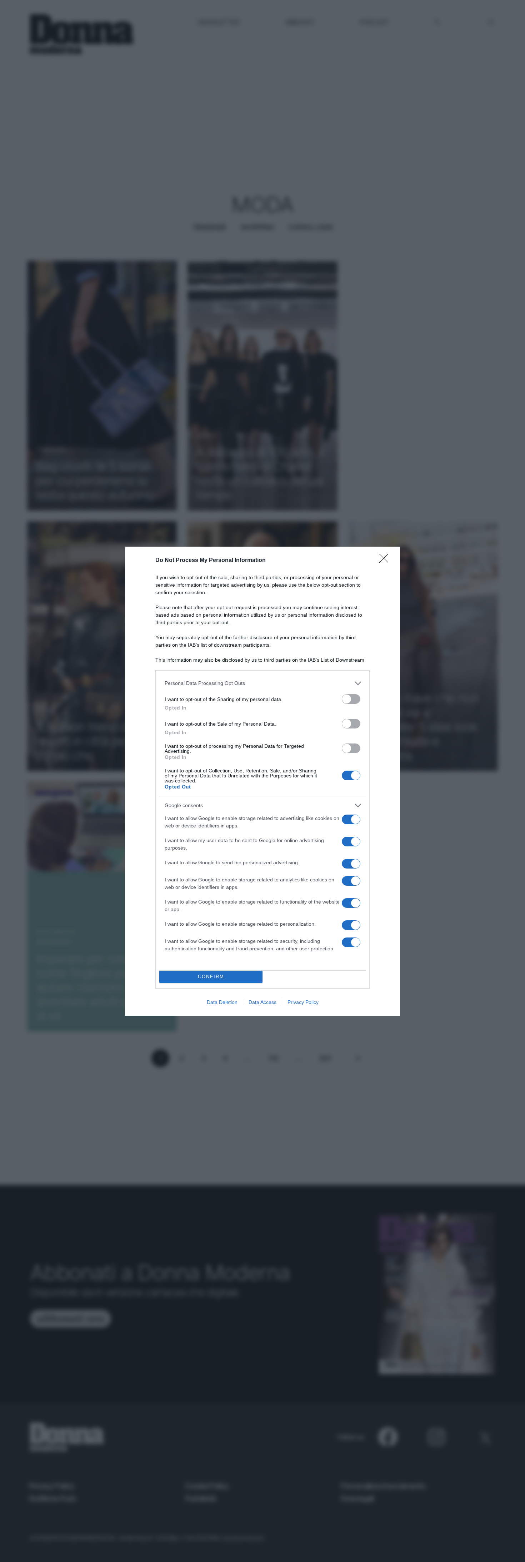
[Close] (386, 560)
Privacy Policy (303, 1002)
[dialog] (262, 781)
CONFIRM (211, 976)
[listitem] (262, 683)
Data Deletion (222, 1002)
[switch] (351, 699)
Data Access (262, 1002)
